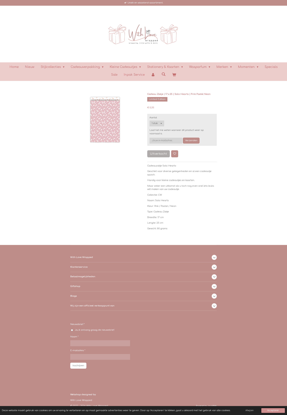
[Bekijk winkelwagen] (174, 75)
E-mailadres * (77, 350)
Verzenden (191, 140)
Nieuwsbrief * (77, 324)
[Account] (153, 75)
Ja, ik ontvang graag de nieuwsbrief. (95, 330)
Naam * (74, 336)
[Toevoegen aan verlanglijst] (174, 153)
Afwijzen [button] (249, 410)
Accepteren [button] (273, 410)
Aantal (153, 117)
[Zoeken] (163, 74)
